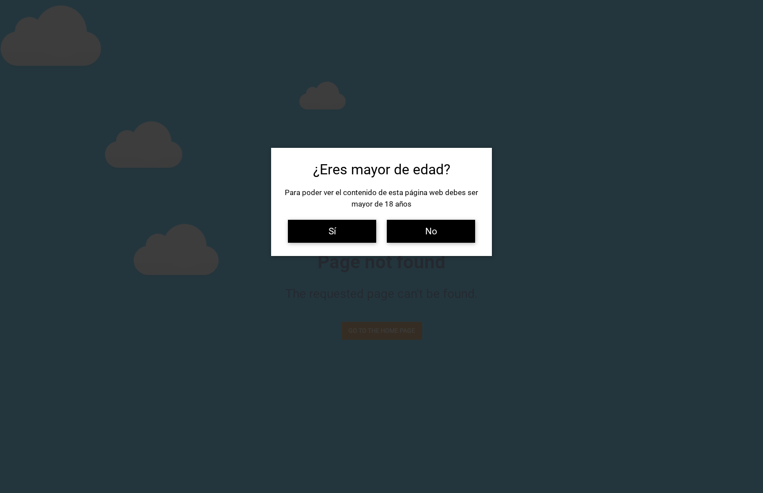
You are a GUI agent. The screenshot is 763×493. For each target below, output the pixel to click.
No (431, 231)
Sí (332, 231)
